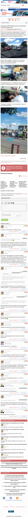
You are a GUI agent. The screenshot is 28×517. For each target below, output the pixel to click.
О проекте (12, 506)
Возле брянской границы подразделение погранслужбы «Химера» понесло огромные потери (14, 463)
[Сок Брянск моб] (14, 12)
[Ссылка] (10, 203)
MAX (11, 498)
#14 (10, 234)
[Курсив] (3, 203)
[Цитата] (12, 203)
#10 (10, 313)
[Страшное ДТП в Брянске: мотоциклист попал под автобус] (14, 30)
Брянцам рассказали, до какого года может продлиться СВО (14, 465)
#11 (10, 292)
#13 (10, 251)
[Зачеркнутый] (7, 203)
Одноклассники (17, 498)
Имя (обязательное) (5, 198)
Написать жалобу (20, 506)
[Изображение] (8, 203)
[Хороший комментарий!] (25, 225)
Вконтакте (4, 498)
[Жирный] (2, 203)
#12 (10, 267)
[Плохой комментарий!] (26, 225)
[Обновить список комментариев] (9, 223)
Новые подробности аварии (8, 155)
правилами (24, 193)
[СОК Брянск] (14, 1)
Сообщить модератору (14, 231)
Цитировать (23, 231)
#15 (10, 226)
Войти (8, 5)
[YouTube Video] (13, 203)
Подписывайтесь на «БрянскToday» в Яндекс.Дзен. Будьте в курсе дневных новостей (14, 168)
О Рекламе (5, 506)
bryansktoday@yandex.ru (6, 162)
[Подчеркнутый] (5, 203)
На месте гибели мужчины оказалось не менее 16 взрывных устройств (14, 468)
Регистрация (3, 5)
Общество (3, 29)
